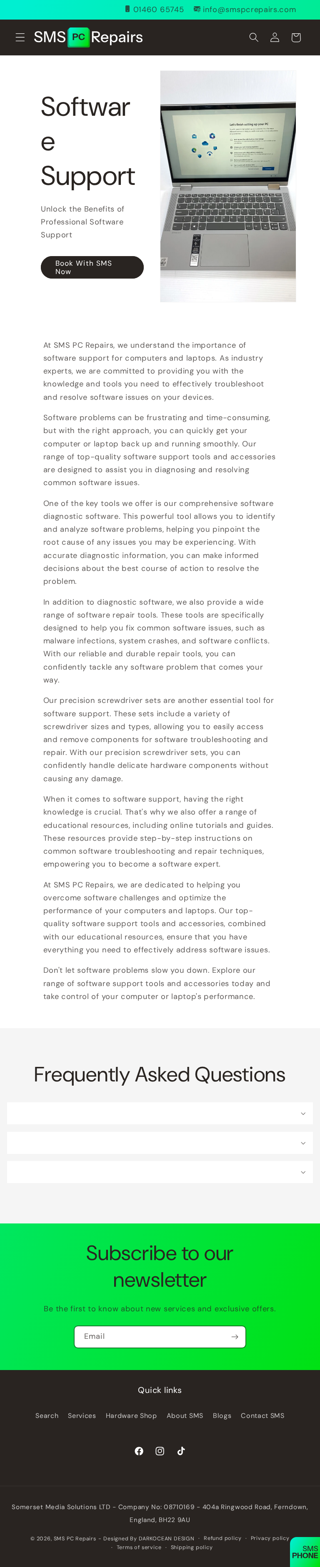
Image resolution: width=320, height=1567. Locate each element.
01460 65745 (158, 10)
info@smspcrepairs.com (249, 10)
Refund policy (222, 1538)
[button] (20, 37)
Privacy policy (270, 1538)
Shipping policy (192, 1547)
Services (82, 1415)
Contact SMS (263, 1415)
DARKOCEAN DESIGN (167, 1538)
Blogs (222, 1415)
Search (46, 1415)
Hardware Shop (131, 1415)
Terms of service (139, 1547)
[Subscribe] (234, 1337)
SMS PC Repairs (75, 1538)
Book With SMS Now (83, 267)
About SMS (185, 1415)
